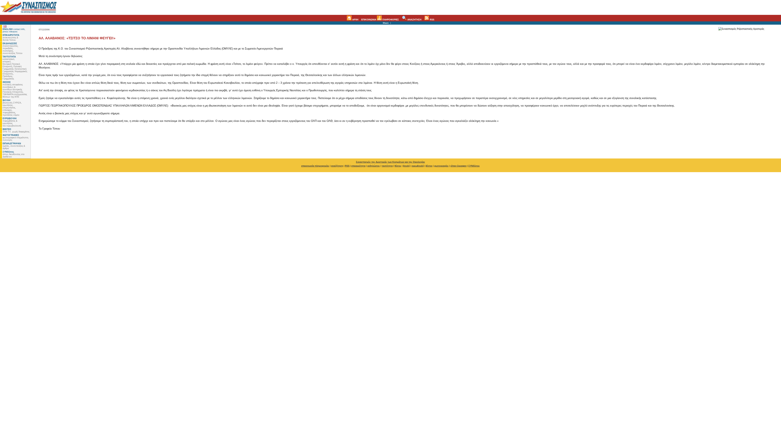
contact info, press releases (14, 30)
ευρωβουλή (418, 166)
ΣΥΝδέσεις (474, 166)
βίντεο (429, 166)
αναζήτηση (337, 166)
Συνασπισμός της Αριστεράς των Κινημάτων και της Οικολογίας (390, 162)
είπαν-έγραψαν (458, 166)
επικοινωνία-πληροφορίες (315, 166)
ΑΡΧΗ (355, 19)
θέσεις (398, 166)
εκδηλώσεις (373, 166)
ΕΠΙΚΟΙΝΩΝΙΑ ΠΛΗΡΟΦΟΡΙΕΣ (380, 19)
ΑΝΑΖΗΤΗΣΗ (414, 19)
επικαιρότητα (358, 166)
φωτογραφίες (441, 166)
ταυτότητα (387, 166)
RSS (431, 19)
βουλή (406, 166)
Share (386, 23)
